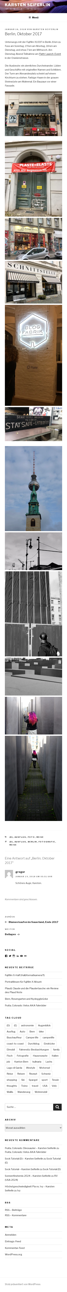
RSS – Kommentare (16, 1215)
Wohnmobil (41, 1092)
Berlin (32, 842)
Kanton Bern (21, 1061)
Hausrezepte (40, 1055)
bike (41, 1031)
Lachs (49, 1061)
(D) (11, 837)
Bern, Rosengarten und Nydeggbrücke (26, 998)
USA (44, 1085)
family (56, 1049)
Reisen (21, 1073)
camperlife (48, 1037)
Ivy (18, 1190)
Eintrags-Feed (13, 1241)
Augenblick (44, 1025)
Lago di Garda (14, 1067)
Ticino (24, 1085)
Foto (31, 837)
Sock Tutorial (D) (52, 1169)
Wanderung (23, 1092)
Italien (55, 1055)
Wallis (10, 1092)
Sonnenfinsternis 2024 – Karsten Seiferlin (28, 1175)
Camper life (32, 1037)
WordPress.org (13, 1254)
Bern (32, 1031)
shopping (12, 1079)
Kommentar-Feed (15, 1248)
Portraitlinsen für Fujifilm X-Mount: (23, 981)
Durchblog (34, 1043)
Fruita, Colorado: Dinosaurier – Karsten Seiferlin (30, 1148)
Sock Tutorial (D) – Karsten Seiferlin (24, 1158)
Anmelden (10, 1234)
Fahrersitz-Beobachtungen (34, 1049)
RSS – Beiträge (13, 1210)
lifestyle (30, 1067)
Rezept (33, 1073)
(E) (15, 1025)
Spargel (33, 1079)
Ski (23, 1079)
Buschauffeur (14, 1037)
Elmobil (11, 1049)
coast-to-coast (15, 1043)
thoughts (12, 1085)
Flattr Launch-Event (50, 53)
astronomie (27, 1025)
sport (45, 1079)
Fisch (10, 1055)
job (8, 1061)
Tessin (55, 1079)
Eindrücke (49, 1043)
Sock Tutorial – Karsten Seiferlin (22, 1169)
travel (35, 1085)
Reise (40, 837)
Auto (22, 1031)
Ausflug (20, 837)
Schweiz (46, 1073)
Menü (35, 17)
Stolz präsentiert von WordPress (22, 1284)
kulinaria (37, 1061)
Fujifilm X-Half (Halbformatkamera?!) (25, 975)
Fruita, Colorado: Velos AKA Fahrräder (25, 1005)
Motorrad (44, 1067)
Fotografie (47, 842)
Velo (54, 1085)
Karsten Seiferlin (27, 4)
